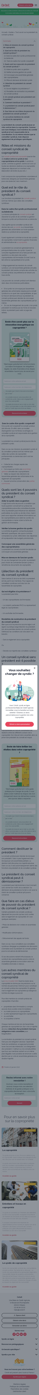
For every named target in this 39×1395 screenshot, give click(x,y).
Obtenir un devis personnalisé (19, 724)
